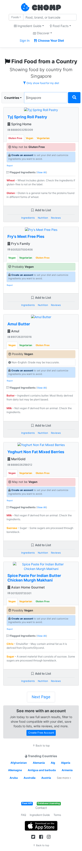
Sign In (25, 40)
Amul (14, 331)
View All (41, 172)
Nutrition (43, 217)
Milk (9, 408)
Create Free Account (41, 732)
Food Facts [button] (60, 26)
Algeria (65, 762)
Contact (41, 808)
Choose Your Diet (50, 40)
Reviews (56, 217)
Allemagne (15, 770)
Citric (10, 643)
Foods (15, 17)
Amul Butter (18, 324)
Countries (11, 98)
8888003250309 (21, 129)
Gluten (11, 193)
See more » (64, 777)
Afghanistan (18, 762)
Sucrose (12, 528)
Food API (27, 803)
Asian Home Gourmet (27, 587)
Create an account (22, 155)
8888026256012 (21, 464)
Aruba (14, 777)
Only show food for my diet (42, 83)
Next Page (41, 697)
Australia (29, 777)
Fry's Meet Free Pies (25, 236)
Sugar (10, 656)
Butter (11, 395)
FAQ (23, 815)
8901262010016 (21, 336)
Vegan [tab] (29, 138)
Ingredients (28, 217)
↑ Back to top (41, 745)
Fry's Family (20, 244)
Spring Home (20, 124)
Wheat (11, 180)
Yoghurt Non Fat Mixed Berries (35, 452)
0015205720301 (20, 593)
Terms (57, 815)
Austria (46, 777)
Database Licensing (49, 803)
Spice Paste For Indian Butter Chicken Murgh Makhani (34, 577)
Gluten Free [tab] (15, 138)
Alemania (39, 762)
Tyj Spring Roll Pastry (27, 117)
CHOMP (46, 8)
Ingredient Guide (40, 815)
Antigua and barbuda (42, 770)
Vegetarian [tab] (43, 138)
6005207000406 (21, 249)
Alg (53, 762)
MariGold (17, 459)
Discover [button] (42, 33)
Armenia (67, 770)
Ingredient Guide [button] (29, 26)
